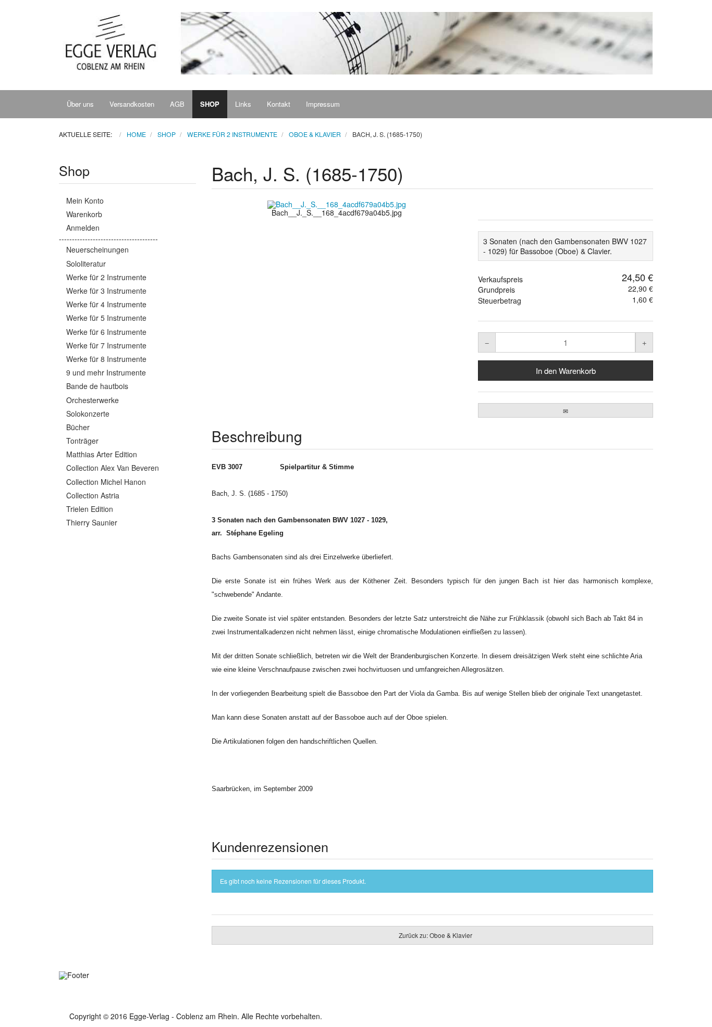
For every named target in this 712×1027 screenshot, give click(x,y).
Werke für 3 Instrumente (106, 290)
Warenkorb (84, 214)
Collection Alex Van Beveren (112, 467)
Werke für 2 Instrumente (106, 277)
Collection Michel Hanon (106, 482)
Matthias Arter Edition (101, 454)
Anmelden (83, 227)
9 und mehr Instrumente (106, 372)
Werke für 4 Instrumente (106, 304)
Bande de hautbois (97, 386)
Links (243, 104)
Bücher (78, 427)
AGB (177, 104)
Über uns (80, 104)
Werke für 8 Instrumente (106, 359)
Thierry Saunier (91, 522)
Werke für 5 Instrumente (106, 317)
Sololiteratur (86, 263)
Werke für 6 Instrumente (106, 332)
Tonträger (82, 440)
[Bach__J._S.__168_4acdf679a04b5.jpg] (337, 203)
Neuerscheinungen (97, 249)
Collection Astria (92, 495)
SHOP (209, 104)
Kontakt (278, 104)
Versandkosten (131, 104)
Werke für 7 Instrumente (106, 345)
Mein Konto (85, 200)
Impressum (323, 104)
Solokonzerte (87, 413)
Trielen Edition (89, 509)
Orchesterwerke (92, 400)
